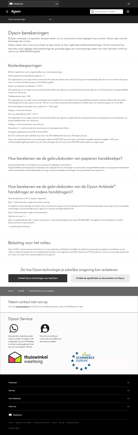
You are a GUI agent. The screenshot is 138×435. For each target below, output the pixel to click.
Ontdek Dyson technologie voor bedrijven (38, 278)
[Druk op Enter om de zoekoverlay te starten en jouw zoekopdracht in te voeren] (106, 11)
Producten (13, 382)
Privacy (11, 423)
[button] (15, 415)
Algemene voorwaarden (23, 423)
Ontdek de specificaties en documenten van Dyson (100, 278)
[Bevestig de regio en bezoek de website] (129, 4)
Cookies (54, 423)
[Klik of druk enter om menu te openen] (7, 11)
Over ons (12, 406)
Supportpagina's (23, 306)
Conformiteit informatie (41, 423)
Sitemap (61, 423)
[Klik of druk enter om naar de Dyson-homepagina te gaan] (16, 13)
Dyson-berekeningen (16, 19)
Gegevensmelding (72, 423)
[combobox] (33, 3)
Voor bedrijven (15, 398)
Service (12, 390)
